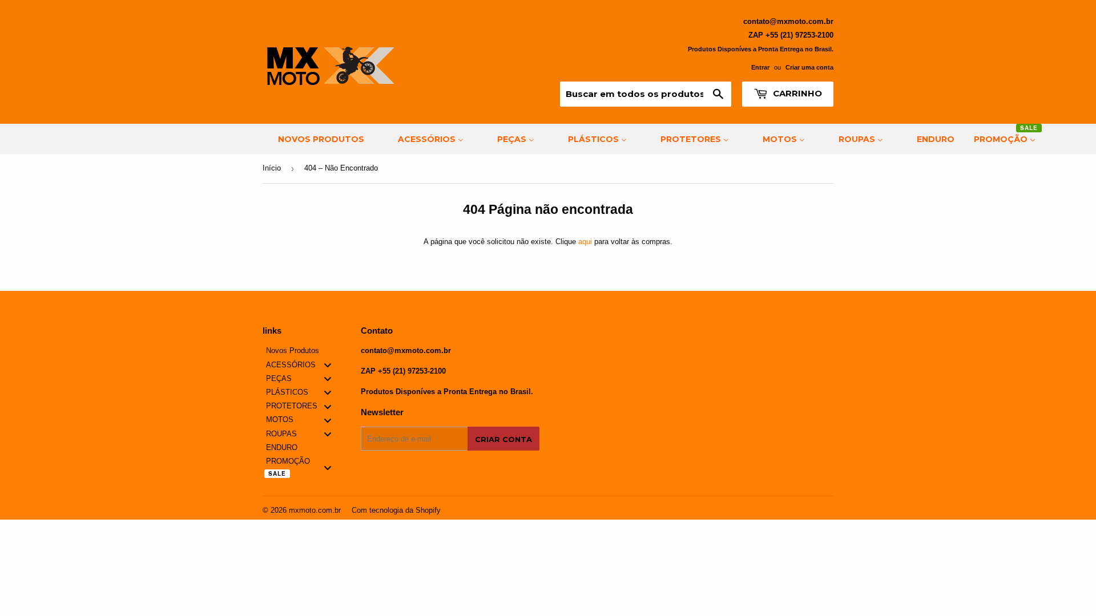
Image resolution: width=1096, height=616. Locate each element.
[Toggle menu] (327, 365)
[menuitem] (314, 139)
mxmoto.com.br (315, 510)
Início (272, 168)
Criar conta (503, 439)
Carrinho (796, 93)
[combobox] (645, 94)
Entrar (760, 67)
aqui (585, 241)
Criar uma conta (809, 67)
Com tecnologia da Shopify (396, 510)
